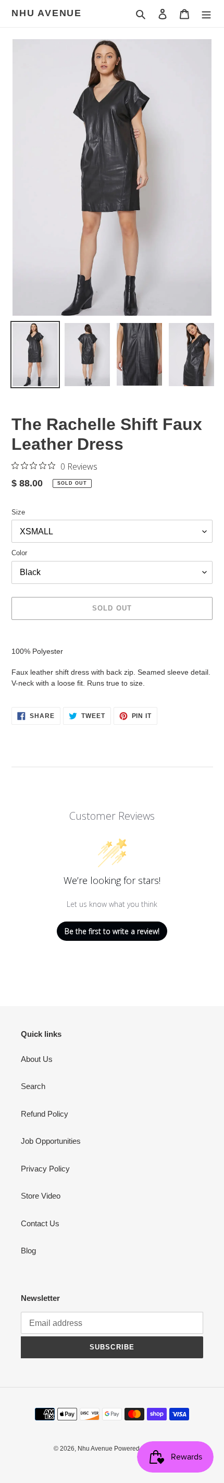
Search (33, 1086)
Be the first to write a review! (112, 931)
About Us (37, 1059)
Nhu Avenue (46, 13)
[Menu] (206, 14)
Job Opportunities (51, 1141)
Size (18, 512)
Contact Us (40, 1223)
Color (19, 553)
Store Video (40, 1195)
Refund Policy (44, 1113)
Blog (28, 1250)
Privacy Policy (45, 1168)
